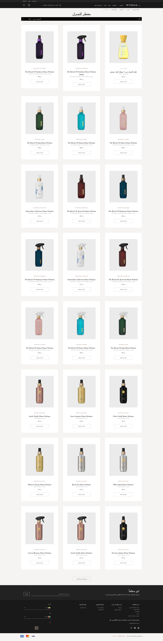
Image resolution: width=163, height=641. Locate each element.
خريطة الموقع (118, 609)
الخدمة (114, 636)
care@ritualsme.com (134, 623)
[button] (36, 608)
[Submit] (60, 5)
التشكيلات (114, 5)
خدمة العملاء (34, 1)
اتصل (138, 614)
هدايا (109, 5)
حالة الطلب (101, 609)
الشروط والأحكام (121, 636)
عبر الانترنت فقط (98, 5)
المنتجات (121, 5)
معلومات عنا (101, 607)
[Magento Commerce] (133, 5)
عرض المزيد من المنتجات (81, 579)
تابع (50, 622)
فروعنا (29, 1)
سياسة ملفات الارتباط (133, 616)
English (24, 1)
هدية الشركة (83, 607)
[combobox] (48, 5)
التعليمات (137, 611)
